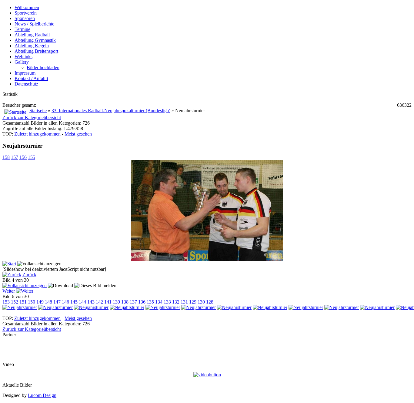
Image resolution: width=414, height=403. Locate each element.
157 (14, 157)
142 (99, 301)
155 (31, 157)
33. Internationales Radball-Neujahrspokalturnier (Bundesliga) (111, 110)
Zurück (29, 274)
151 (23, 301)
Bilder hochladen (43, 67)
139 (116, 301)
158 (6, 157)
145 (74, 301)
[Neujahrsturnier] (207, 259)
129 (192, 301)
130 (201, 301)
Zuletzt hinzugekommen (37, 133)
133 (167, 301)
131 (184, 301)
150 (31, 301)
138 (125, 301)
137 (133, 301)
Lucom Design (42, 395)
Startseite (38, 110)
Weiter (8, 291)
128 (209, 301)
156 (23, 157)
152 (14, 301)
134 (158, 301)
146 (65, 301)
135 (150, 301)
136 (141, 301)
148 (48, 301)
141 (108, 301)
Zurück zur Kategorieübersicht (31, 117)
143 (91, 301)
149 (40, 301)
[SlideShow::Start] (9, 263)
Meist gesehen (78, 133)
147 (57, 301)
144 (82, 301)
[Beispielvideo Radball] (207, 374)
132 (175, 301)
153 (6, 301)
